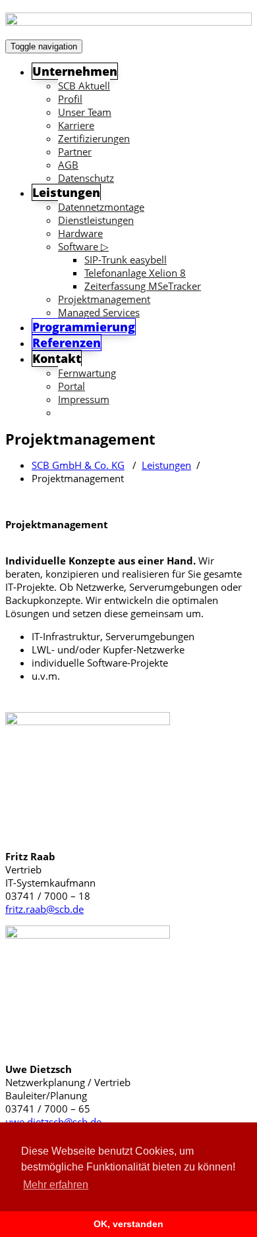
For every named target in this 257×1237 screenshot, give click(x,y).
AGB (68, 164)
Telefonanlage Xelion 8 (135, 272)
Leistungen (166, 465)
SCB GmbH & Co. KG (78, 465)
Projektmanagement (104, 299)
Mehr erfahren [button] (55, 1184)
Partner (75, 151)
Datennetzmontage (101, 206)
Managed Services (99, 312)
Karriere (76, 125)
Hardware (80, 233)
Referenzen (66, 342)
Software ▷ (83, 246)
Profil (70, 98)
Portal (71, 386)
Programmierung (83, 327)
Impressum (83, 399)
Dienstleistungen (96, 220)
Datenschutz (86, 177)
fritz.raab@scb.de (44, 909)
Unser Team (84, 112)
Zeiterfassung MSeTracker (142, 285)
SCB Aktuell (84, 85)
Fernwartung (87, 372)
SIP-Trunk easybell (125, 259)
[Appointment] (128, 20)
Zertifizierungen (94, 138)
